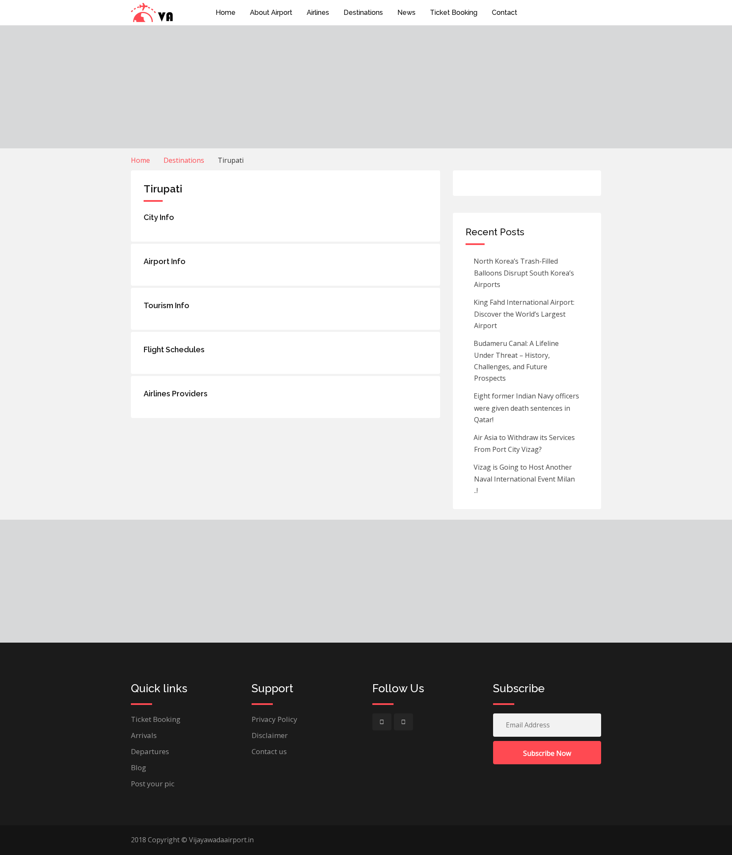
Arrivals (144, 735)
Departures (150, 751)
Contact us (269, 751)
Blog (138, 767)
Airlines (318, 12)
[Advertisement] (366, 87)
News (406, 12)
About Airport (271, 12)
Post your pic (153, 783)
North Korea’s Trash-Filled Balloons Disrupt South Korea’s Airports (523, 272)
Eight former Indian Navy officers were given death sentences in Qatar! (525, 407)
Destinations (363, 12)
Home (226, 12)
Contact (504, 12)
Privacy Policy (274, 719)
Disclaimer (270, 735)
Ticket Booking (453, 12)
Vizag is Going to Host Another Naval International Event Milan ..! (523, 478)
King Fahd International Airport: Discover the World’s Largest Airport (523, 314)
